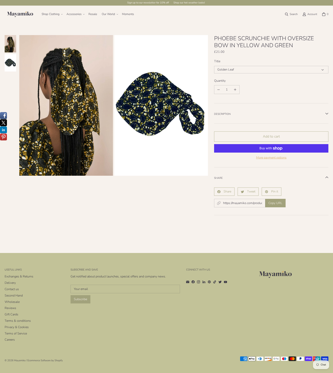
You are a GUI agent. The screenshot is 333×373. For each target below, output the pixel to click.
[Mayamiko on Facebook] (193, 282)
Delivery (10, 283)
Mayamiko (19, 360)
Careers (10, 340)
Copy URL (275, 203)
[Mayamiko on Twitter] (220, 282)
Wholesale (12, 302)
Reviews (10, 308)
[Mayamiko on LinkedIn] (204, 282)
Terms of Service (16, 333)
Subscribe (80, 299)
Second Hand (14, 295)
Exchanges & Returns (19, 276)
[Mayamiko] (20, 14)
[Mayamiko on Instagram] (198, 282)
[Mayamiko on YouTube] (225, 282)
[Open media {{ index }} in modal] (66, 105)
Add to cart (271, 136)
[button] (51, 14)
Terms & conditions (18, 321)
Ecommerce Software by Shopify (45, 360)
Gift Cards (11, 314)
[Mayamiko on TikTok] (214, 282)
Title (217, 61)
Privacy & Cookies (17, 327)
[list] (113, 105)
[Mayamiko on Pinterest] (209, 282)
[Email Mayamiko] (187, 282)
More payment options (271, 158)
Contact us (12, 289)
